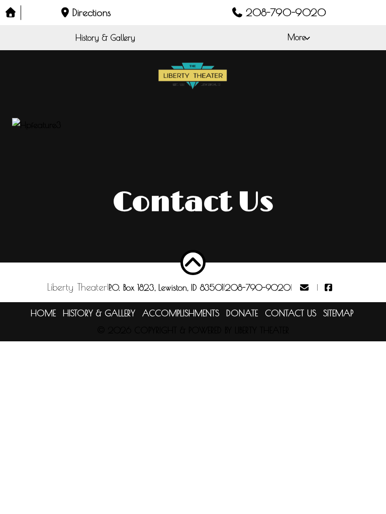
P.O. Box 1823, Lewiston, (166, 288)
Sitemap (338, 313)
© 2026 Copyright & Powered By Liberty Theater (193, 330)
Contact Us (290, 313)
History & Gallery (105, 37)
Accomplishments (180, 313)
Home (43, 313)
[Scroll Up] (193, 262)
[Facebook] (328, 288)
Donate (242, 313)
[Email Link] (304, 288)
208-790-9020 (258, 288)
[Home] (10, 13)
